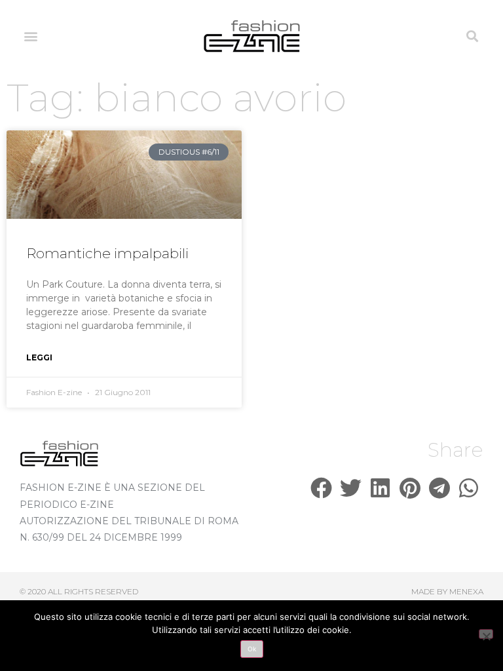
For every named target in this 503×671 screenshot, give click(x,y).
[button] (30, 36)
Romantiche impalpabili (107, 253)
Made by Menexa (447, 591)
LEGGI (39, 357)
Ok (252, 649)
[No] (486, 634)
